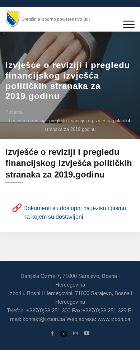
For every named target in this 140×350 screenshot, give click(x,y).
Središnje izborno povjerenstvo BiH (56, 19)
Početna (14, 112)
